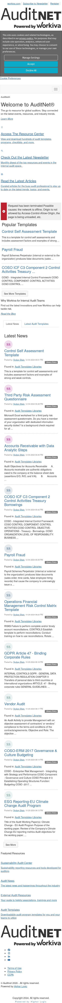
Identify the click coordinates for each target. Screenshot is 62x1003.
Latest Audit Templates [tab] (36, 323)
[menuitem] (15, 3)
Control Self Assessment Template (29, 231)
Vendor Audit (14, 703)
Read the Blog (8, 313)
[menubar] (34, 3)
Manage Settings (31, 57)
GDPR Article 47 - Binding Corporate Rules (25, 654)
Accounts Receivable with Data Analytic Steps (29, 447)
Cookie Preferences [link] (10, 78)
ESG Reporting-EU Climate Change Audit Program (26, 803)
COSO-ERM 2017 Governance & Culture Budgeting (30, 752)
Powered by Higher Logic (31, 1001)
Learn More (7, 118)
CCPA (10, 974)
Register (54, 3)
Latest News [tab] (12, 323)
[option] (31, 109)
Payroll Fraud (12, 249)
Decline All (31, 70)
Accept (31, 63)
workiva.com (14, 3)
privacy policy (26, 38)
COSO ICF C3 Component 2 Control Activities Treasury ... (31, 269)
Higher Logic (20, 986)
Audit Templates (23, 366)
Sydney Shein (18, 359)
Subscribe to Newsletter (35, 3)
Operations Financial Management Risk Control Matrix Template (30, 605)
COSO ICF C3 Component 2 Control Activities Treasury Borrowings (27, 500)
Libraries (36, 366)
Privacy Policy (14, 971)
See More (11, 844)
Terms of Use (14, 968)
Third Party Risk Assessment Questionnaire (27, 396)
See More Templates (15, 293)
